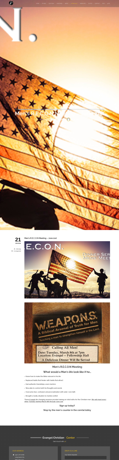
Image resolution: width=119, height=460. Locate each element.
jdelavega (76, 119)
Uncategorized (59, 119)
